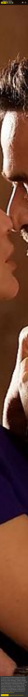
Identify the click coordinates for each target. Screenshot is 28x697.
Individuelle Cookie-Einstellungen (16, 695)
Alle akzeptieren (4, 695)
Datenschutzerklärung (9, 692)
